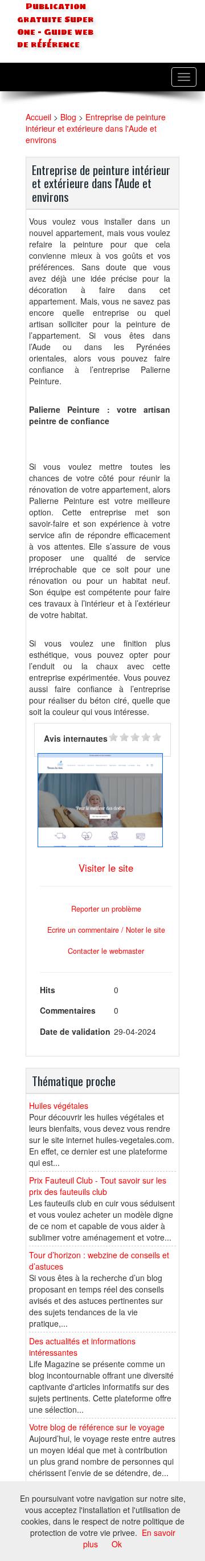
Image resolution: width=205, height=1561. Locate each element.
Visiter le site (106, 868)
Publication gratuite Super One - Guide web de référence (55, 25)
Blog (68, 117)
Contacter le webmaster (106, 951)
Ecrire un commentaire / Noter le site (106, 930)
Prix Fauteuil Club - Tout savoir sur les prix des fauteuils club (97, 1185)
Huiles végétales (58, 1105)
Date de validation (75, 1031)
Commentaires (68, 1010)
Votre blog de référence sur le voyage (97, 1427)
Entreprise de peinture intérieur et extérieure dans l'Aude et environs (96, 128)
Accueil (38, 117)
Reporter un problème (106, 909)
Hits (47, 989)
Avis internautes (76, 738)
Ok (117, 1544)
